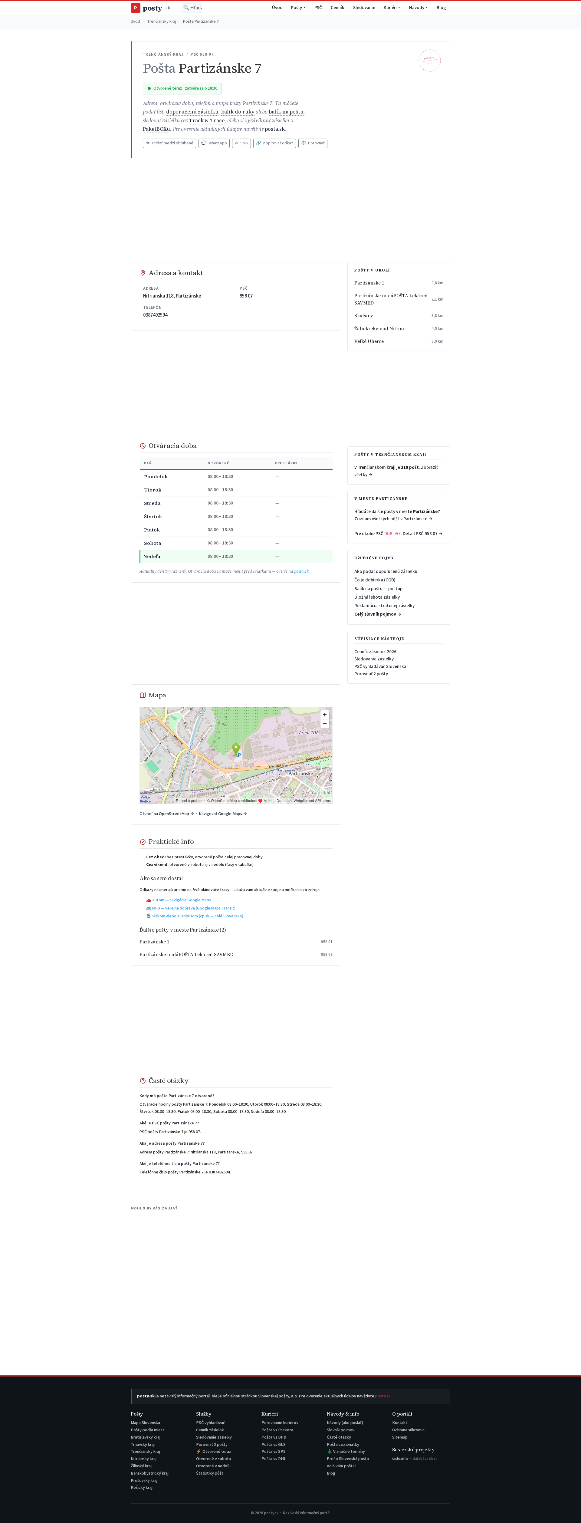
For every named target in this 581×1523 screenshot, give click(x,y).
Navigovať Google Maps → (223, 814)
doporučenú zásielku (192, 111)
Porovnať (313, 143)
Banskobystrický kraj (150, 1473)
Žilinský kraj (141, 1466)
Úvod (277, 8)
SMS (241, 143)
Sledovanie (364, 8)
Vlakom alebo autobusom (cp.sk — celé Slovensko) (197, 916)
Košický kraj (142, 1487)
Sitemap (400, 1437)
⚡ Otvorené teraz (213, 1451)
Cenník (337, 8)
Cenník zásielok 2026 (375, 651)
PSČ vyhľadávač (210, 1422)
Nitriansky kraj (143, 1459)
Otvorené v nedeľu (213, 1466)
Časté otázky (339, 1437)
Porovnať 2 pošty (371, 673)
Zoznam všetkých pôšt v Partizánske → (393, 518)
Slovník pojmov (340, 1430)
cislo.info (414, 1458)
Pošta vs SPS (273, 1451)
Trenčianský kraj (161, 21)
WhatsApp (214, 143)
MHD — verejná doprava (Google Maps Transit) (193, 908)
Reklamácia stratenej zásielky (384, 605)
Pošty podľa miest (147, 1430)
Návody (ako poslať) (345, 1422)
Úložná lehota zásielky (377, 597)
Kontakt (399, 1422)
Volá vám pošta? (341, 1466)
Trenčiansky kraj (145, 1451)
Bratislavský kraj (145, 1437)
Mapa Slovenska (145, 1422)
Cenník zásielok (210, 1430)
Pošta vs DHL (273, 1459)
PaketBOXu (156, 129)
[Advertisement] (290, 210)
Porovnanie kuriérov (279, 1422)
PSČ (318, 8)
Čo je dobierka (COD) (375, 580)
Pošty (296, 8)
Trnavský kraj (143, 1444)
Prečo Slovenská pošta (348, 1459)
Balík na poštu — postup (378, 588)
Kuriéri (390, 8)
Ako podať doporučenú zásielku (385, 571)
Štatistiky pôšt (209, 1473)
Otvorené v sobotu (213, 1459)
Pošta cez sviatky (343, 1444)
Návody (416, 8)
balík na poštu (286, 111)
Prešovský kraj (144, 1480)
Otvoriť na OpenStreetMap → (167, 814)
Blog (441, 8)
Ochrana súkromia (408, 1430)
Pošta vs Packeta (277, 1430)
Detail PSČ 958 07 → (423, 533)
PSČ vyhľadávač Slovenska (380, 666)
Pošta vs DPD (273, 1437)
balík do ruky (237, 111)
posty (152, 8)
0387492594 (155, 315)
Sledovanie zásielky (374, 659)
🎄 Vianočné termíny (346, 1451)
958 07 (246, 296)
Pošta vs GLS (273, 1444)
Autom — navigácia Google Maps (181, 900)
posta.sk (275, 129)
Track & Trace (207, 120)
